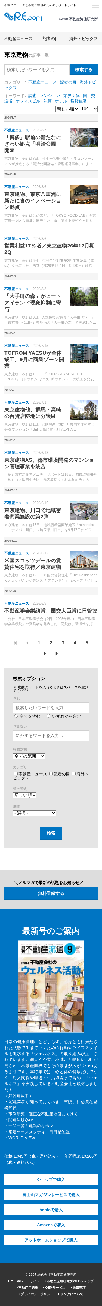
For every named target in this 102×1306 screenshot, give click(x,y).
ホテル (61, 101)
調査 (32, 95)
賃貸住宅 (78, 101)
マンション (50, 95)
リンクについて (71, 1294)
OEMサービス (55, 1288)
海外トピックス (83, 38)
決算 (48, 101)
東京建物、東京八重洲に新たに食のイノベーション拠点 (32, 200)
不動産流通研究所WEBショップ (70, 1281)
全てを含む (29, 716)
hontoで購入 (51, 1210)
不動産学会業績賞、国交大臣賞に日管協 (50, 611)
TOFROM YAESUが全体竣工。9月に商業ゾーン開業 (34, 359)
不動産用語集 (28, 1288)
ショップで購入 (51, 1179)
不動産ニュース (18, 38)
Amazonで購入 (51, 1225)
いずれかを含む (66, 716)
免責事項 (79, 1288)
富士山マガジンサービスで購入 (51, 1195)
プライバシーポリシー (36, 1294)
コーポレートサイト (25, 1281)
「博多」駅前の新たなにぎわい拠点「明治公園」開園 (32, 144)
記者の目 (51, 38)
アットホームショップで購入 (51, 1240)
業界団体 (71, 95)
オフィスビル (28, 101)
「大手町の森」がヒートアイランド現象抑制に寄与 (32, 302)
